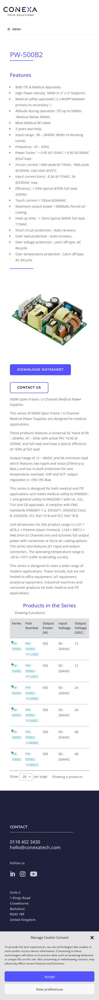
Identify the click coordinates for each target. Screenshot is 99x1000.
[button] (92, 937)
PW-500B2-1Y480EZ (31, 759)
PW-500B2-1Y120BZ (31, 649)
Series (16, 623)
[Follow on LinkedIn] (12, 874)
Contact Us (29, 387)
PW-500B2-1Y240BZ (31, 693)
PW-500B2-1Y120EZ (31, 671)
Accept (49, 976)
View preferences (49, 989)
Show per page (28, 776)
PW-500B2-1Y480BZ (31, 737)
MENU (16, 29)
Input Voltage (64, 625)
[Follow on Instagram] (22, 874)
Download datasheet (40, 369)
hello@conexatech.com (35, 847)
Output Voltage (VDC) (81, 628)
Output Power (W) (48, 628)
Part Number (31, 625)
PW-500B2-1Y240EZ (31, 715)
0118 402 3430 (25, 842)
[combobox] (26, 777)
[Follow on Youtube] (34, 874)
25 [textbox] (24, 777)
